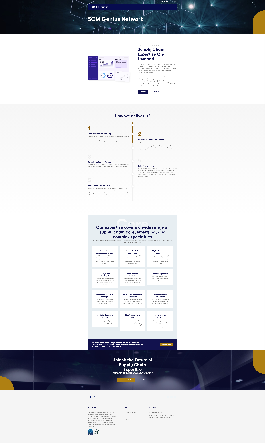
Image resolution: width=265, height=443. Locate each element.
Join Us (129, 7)
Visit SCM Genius (166, 344)
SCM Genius (172, 440)
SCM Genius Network (118, 7)
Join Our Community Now (126, 379)
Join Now (143, 91)
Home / (90, 14)
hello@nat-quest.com (156, 412)
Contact (137, 7)
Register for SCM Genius (171, 1)
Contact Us (156, 91)
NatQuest (92, 440)
